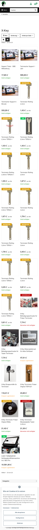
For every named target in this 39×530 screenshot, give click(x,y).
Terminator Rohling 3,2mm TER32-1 (7, 244)
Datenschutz (15, 508)
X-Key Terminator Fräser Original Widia (9, 421)
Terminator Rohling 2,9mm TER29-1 (7, 209)
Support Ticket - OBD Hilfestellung (8, 67)
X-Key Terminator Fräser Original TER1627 (28, 385)
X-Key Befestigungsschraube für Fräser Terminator (28, 316)
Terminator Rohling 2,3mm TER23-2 (26, 138)
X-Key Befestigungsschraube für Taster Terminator (9, 351)
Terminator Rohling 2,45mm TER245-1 (7, 173)
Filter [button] (5, 35)
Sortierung (14, 35)
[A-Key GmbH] (3, 4)
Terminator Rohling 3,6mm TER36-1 (7, 279)
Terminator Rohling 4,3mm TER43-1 (7, 315)
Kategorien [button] (6, 481)
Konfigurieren (20, 518)
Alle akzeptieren (20, 512)
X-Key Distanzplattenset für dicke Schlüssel (28, 350)
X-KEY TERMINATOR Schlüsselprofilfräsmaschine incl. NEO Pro (10, 458)
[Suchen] (35, 10)
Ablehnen (20, 523)
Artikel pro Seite (26, 35)
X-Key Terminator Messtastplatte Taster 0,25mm (27, 422)
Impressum (6, 508)
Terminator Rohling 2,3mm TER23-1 (7, 138)
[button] (31, 4)
